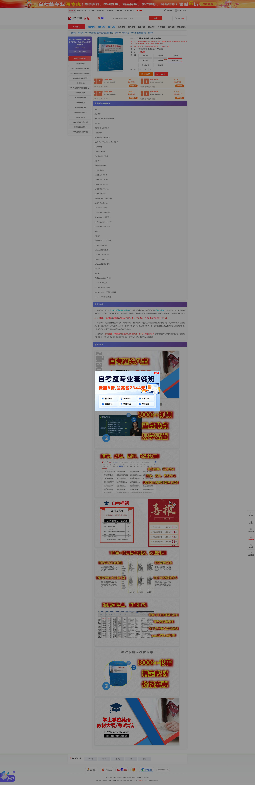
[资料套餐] (127, 410)
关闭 (156, 373)
